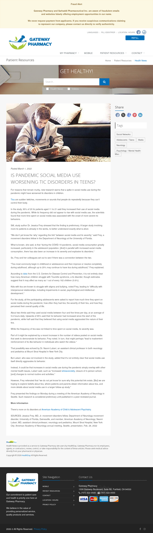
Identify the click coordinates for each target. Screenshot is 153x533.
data (25, 273)
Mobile (88, 53)
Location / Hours (126, 32)
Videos (75, 88)
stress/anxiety (68, 370)
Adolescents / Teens (125, 139)
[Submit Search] (104, 81)
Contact (137, 53)
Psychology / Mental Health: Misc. (128, 152)
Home (108, 60)
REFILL (135, 37)
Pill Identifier (108, 32)
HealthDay (26, 455)
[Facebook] (138, 32)
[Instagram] (144, 32)
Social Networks (124, 134)
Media (140, 139)
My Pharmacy (68, 53)
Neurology (121, 145)
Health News (56, 88)
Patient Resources (112, 53)
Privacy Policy (49, 504)
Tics (13, 199)
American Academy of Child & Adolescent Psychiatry (66, 409)
